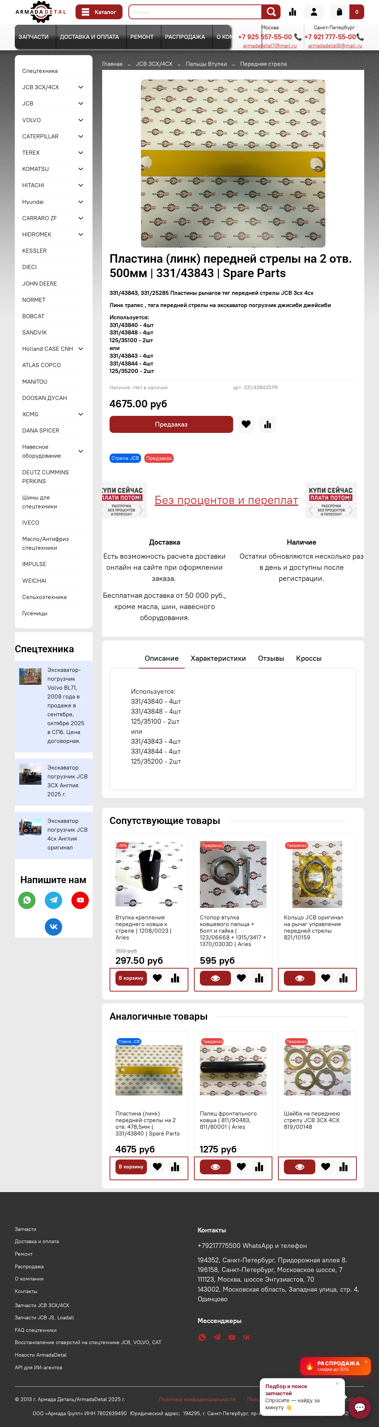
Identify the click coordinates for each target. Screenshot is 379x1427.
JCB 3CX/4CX (154, 63)
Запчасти (33, 36)
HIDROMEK (36, 234)
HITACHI (33, 185)
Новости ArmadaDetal (41, 1355)
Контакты (26, 1291)
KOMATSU (35, 168)
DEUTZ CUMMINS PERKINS (45, 476)
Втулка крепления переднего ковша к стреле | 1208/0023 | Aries (143, 927)
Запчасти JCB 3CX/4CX (42, 1305)
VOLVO (31, 120)
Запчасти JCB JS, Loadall (44, 1317)
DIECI (29, 266)
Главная (112, 63)
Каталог (105, 12)
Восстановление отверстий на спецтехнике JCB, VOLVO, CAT (88, 1342)
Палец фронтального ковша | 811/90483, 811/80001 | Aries (228, 1120)
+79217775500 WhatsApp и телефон (252, 1246)
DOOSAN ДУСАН (44, 397)
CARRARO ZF (39, 218)
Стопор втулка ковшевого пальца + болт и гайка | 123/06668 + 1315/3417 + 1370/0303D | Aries (233, 930)
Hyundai (33, 201)
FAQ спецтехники (36, 1330)
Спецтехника (40, 70)
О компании (235, 36)
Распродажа (185, 36)
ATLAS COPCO (41, 364)
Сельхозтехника (44, 596)
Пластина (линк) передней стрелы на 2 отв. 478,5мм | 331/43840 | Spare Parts (147, 1123)
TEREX (31, 152)
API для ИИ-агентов (38, 1367)
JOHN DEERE (39, 283)
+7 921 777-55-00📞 (334, 37)
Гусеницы (34, 613)
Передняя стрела (263, 63)
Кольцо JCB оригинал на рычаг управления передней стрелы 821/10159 (313, 927)
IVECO (30, 522)
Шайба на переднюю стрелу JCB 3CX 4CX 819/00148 (312, 1120)
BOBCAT (33, 316)
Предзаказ (171, 424)
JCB (27, 103)
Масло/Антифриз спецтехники (45, 543)
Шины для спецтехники (39, 502)
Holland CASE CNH (47, 348)
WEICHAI (34, 580)
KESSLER (34, 250)
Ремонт (142, 36)
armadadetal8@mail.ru (335, 45)
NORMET (34, 299)
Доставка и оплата (89, 36)
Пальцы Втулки (206, 63)
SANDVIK (34, 332)
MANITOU (34, 381)
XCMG (30, 414)
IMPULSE (34, 564)
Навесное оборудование (41, 451)
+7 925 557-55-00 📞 (270, 37)
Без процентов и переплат (198, 499)
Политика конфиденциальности (201, 1399)
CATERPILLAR (40, 136)
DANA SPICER (40, 430)
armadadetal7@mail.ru (270, 45)
